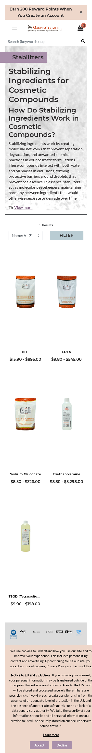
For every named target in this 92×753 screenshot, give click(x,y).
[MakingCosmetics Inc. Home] (44, 27)
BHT (25, 352)
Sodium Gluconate (25, 474)
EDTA (66, 352)
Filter (67, 235)
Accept (39, 745)
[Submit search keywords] (83, 41)
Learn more (51, 735)
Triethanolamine (66, 474)
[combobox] (46, 41)
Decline (62, 745)
